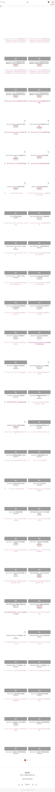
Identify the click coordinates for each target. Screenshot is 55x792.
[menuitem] (25, 760)
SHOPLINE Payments (30, 790)
